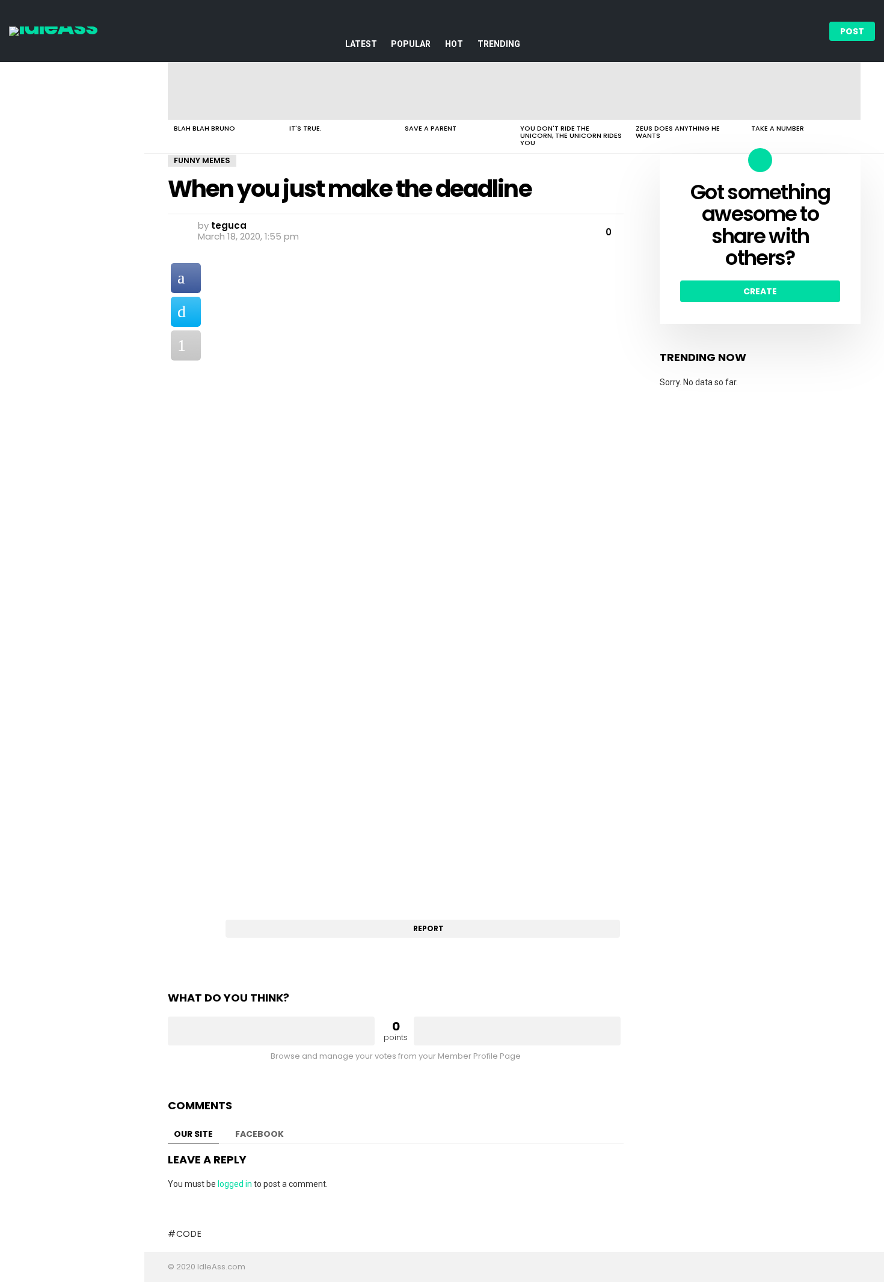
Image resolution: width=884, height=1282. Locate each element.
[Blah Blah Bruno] (225, 91)
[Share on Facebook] (186, 278)
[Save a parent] (456, 91)
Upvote (271, 1031)
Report (428, 928)
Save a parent (430, 128)
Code (189, 1234)
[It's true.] (341, 91)
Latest (361, 44)
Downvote (517, 1031)
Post (852, 31)
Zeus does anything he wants (678, 131)
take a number (777, 128)
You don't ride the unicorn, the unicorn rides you (571, 135)
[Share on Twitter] (186, 312)
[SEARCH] (789, 31)
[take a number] (803, 91)
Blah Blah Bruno (204, 128)
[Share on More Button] (186, 345)
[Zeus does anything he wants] (687, 91)
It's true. (305, 128)
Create (760, 291)
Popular (411, 44)
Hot (454, 44)
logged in (235, 1184)
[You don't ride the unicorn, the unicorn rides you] (572, 91)
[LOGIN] (810, 31)
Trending (498, 44)
